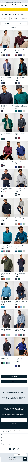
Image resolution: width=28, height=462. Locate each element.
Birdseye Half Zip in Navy (20, 133)
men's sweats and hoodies (6, 431)
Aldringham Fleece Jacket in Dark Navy (20, 274)
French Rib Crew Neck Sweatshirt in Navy (5, 357)
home (2, 430)
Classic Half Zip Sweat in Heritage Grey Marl (20, 189)
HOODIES (23, 18)
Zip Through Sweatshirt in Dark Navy (20, 78)
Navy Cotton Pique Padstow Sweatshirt (6, 189)
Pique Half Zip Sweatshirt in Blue (20, 161)
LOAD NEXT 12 (14, 376)
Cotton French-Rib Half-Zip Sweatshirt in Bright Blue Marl (7, 246)
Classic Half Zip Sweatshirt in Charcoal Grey (6, 330)
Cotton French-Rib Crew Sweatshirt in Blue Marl (20, 246)
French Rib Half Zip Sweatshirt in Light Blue (20, 330)
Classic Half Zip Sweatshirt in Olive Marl (6, 274)
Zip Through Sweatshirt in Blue (6, 78)
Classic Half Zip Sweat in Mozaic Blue (6, 302)
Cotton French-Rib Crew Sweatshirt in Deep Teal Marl (21, 106)
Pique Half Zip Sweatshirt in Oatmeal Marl (6, 50)
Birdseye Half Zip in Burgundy (7, 161)
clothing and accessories (14, 430)
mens (6, 430)
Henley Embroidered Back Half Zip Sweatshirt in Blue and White (20, 360)
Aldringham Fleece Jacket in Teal (6, 134)
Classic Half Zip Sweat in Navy (6, 218)
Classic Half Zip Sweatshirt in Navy (21, 302)
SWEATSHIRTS (14, 18)
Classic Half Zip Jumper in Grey (20, 218)
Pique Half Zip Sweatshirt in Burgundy (20, 50)
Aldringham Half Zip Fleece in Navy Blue (7, 106)
